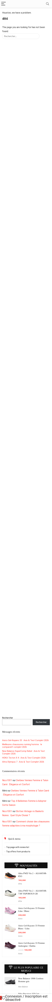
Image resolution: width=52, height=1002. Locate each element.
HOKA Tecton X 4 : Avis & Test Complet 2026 (24, 757)
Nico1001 (7, 780)
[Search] (47, 4)
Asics (20, 919)
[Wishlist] (3, 998)
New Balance (23, 987)
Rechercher (7, 718)
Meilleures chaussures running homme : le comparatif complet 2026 (22, 745)
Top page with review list (17, 847)
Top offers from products (18, 851)
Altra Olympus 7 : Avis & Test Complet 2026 (23, 762)
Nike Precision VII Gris (28, 994)
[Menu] (3, 4)
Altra (20, 884)
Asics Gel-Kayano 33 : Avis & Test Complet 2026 (25, 740)
